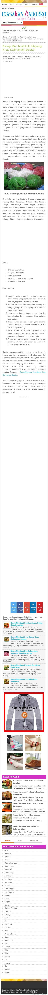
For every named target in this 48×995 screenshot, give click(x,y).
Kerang (7, 915)
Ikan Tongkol (9, 892)
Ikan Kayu (8, 876)
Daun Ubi (8, 869)
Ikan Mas (8, 882)
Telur (6, 953)
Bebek (7, 860)
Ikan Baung (9, 873)
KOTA (20, 840)
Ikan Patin (8, 886)
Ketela (7, 918)
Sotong (7, 947)
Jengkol (8, 902)
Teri (6, 960)
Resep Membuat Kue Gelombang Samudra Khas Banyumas (24, 652)
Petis (7, 931)
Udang (7, 969)
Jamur (7, 898)
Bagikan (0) (26, 608)
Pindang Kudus (10, 934)
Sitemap (19, 4)
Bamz (44, 994)
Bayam (7, 857)
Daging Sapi (9, 866)
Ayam (7, 850)
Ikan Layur (9, 879)
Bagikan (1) (13, 608)
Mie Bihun (8, 924)
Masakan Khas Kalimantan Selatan (16, 58)
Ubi (6, 966)
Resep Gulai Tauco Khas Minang (26, 815)
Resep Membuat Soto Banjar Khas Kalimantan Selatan (25, 638)
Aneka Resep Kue (16, 37)
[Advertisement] (24, 78)
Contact (27, 4)
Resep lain (34, 840)
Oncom (7, 927)
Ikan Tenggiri (9, 889)
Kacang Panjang (11, 908)
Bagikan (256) (20, 608)
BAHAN (7, 840)
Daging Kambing (11, 863)
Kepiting (8, 911)
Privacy (35, 4)
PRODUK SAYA (8, 8)
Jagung (7, 895)
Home (4, 4)
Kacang (7, 905)
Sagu (7, 937)
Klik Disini (34, 992)
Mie (6, 921)
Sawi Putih (9, 940)
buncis (7, 973)
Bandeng (8, 853)
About (11, 4)
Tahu (6, 950)
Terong (7, 963)
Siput (7, 944)
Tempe (7, 957)
